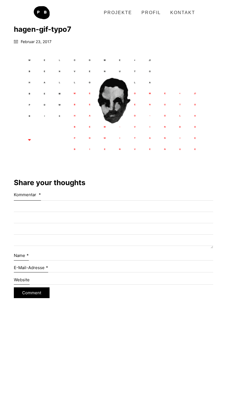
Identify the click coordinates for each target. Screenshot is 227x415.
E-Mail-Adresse (31, 267)
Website (22, 279)
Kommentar (27, 194)
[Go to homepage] (41, 13)
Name (21, 255)
